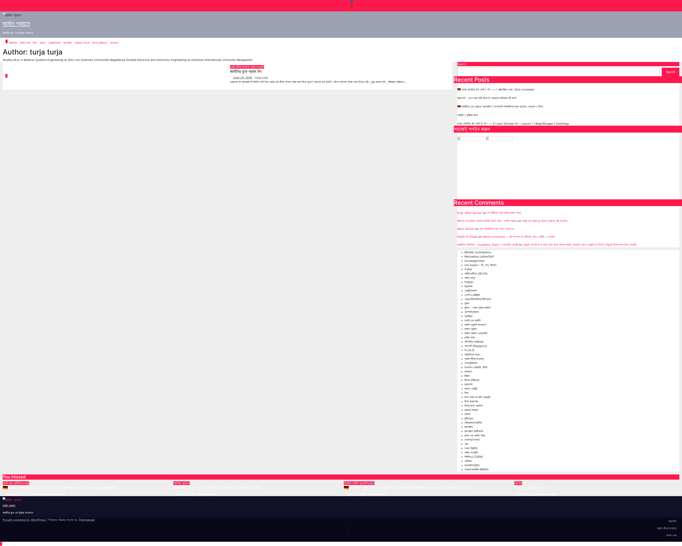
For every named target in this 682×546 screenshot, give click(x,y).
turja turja (261, 77)
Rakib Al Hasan (467, 236)
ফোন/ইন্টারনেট (470, 363)
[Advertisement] (563, 170)
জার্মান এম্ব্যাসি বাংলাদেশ (475, 324)
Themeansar (87, 520)
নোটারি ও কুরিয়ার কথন (467, 115)
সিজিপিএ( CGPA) (473, 456)
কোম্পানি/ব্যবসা (471, 312)
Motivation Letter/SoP (479, 256)
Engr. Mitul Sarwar (469, 213)
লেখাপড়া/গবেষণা (472, 439)
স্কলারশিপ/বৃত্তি (472, 465)
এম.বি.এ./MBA (472, 295)
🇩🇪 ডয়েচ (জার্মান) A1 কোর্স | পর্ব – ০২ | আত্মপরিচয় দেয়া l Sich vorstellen (495, 89)
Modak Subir (547, 494)
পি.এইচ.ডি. (469, 350)
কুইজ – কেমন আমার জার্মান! (477, 307)
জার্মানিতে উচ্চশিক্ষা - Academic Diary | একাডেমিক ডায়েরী (487, 244)
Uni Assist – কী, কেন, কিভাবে (480, 265)
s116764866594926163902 (46, 494)
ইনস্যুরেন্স (468, 282)
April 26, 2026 (527, 494)
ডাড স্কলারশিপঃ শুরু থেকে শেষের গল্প (496, 229)
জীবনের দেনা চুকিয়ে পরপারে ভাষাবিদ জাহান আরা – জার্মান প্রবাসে (487, 221)
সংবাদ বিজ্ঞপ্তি (471, 448)
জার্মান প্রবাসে (16, 23)
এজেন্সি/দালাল (54, 43)
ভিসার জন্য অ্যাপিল (473, 405)
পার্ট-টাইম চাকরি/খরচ (473, 341)
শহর (466, 444)
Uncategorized (474, 261)
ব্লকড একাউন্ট (470, 388)
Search (462, 64)
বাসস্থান (468, 371)
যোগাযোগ (114, 43)
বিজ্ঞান (467, 376)
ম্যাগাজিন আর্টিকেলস (473, 431)
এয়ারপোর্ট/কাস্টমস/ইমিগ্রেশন (477, 299)
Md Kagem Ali (378, 494)
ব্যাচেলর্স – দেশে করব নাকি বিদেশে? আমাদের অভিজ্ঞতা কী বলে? (486, 98)
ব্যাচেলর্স (468, 384)
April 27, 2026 (186, 494)
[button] (674, 43)
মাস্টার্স (467, 414)
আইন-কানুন (469, 278)
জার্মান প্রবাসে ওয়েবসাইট (475, 333)
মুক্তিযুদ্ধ (468, 418)
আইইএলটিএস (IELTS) (476, 273)
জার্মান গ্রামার (470, 329)
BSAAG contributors (477, 252)
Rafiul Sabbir (206, 494)
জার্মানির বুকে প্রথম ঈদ (246, 71)
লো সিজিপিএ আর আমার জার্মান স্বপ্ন (504, 213)
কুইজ (466, 303)
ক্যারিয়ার (468, 316)
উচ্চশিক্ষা (13, 43)
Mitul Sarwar (465, 229)
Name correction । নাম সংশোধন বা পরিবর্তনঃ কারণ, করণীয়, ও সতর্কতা (519, 236)
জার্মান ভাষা (25, 43)
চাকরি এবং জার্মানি (472, 320)
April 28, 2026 (16, 494)
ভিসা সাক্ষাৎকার (471, 401)
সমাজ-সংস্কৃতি (257, 67)
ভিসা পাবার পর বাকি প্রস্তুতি (477, 397)
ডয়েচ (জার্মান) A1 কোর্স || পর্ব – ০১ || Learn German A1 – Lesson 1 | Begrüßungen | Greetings (513, 123)
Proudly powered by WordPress (24, 520)
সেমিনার (467, 461)
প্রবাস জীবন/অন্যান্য (240, 67)
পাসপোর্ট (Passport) (475, 346)
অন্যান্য (468, 269)
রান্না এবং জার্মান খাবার (474, 435)
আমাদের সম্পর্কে (82, 43)
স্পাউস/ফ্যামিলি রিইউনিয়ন (476, 469)
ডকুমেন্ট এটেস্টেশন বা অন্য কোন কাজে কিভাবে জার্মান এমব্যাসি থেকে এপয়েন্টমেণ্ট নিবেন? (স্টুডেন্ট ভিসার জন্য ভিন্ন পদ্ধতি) (580, 244)
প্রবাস (42, 43)
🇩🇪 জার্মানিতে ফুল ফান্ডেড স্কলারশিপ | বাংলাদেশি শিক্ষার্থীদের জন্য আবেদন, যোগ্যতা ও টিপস (500, 106)
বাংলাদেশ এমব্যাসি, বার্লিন (475, 367)
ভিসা (35, 43)
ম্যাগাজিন (67, 43)
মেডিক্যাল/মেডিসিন (473, 422)
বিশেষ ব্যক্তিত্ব (99, 43)
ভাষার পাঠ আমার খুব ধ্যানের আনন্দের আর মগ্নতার (544, 221)
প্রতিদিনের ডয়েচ (472, 354)
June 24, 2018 (243, 77)
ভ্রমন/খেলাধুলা (471, 410)
